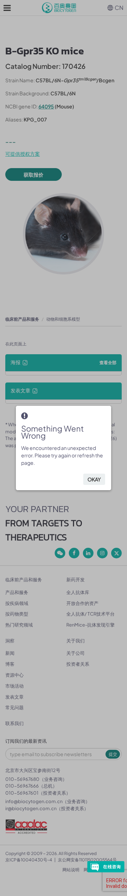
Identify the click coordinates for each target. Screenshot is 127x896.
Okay (94, 479)
